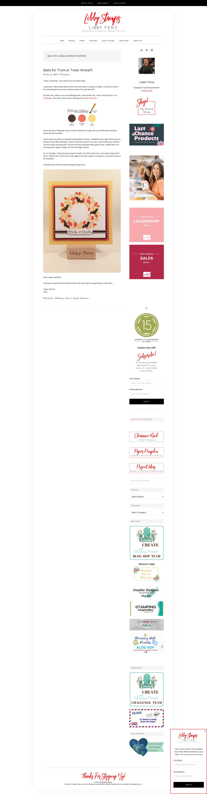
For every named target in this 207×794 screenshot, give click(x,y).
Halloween (84, 298)
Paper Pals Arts (90, 98)
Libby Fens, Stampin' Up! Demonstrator (103, 23)
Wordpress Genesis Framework (107, 784)
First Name (134, 378)
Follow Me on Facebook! (141, 419)
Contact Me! (146, 90)
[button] (147, 39)
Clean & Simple (72, 298)
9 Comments (64, 74)
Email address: (136, 389)
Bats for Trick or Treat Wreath (68, 70)
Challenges (59, 298)
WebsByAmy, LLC (136, 784)
